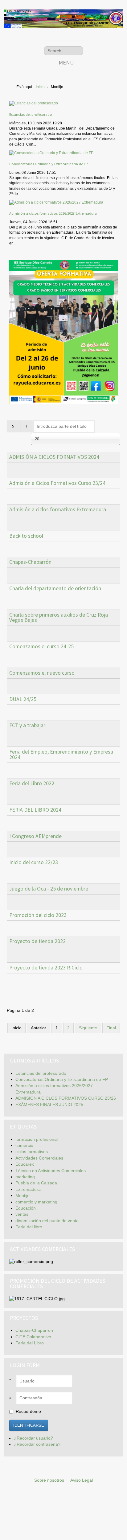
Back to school (26, 535)
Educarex (24, 1164)
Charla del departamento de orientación (55, 588)
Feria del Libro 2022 (31, 783)
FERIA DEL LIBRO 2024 (35, 809)
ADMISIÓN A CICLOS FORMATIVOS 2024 (54, 457)
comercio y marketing (36, 1202)
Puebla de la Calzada (36, 1183)
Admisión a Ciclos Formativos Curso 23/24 (57, 483)
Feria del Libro (29, 1343)
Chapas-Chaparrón (30, 562)
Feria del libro (28, 1227)
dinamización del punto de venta (47, 1220)
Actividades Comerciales (39, 1158)
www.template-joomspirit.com (126, 1522)
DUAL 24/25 (22, 699)
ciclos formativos (31, 1151)
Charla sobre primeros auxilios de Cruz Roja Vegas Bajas (58, 617)
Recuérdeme (28, 1411)
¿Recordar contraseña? (37, 1444)
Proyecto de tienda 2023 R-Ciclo (46, 967)
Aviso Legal (81, 1480)
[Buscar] (13, 426)
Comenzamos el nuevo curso (42, 672)
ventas (21, 1214)
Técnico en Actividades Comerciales (50, 1170)
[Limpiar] (26, 426)
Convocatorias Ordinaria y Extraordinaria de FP (48, 163)
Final (111, 1028)
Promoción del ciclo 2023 (38, 915)
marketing (25, 1177)
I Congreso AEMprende (35, 836)
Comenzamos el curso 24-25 (41, 646)
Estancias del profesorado (30, 114)
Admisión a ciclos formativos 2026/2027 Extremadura (53, 213)
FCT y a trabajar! (28, 725)
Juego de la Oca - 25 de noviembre (48, 888)
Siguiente (88, 1028)
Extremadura (28, 1189)
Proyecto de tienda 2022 (37, 941)
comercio (24, 1145)
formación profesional (36, 1139)
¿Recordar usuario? (33, 1438)
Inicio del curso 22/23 (33, 862)
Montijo (22, 1195)
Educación (25, 1208)
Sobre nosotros (49, 1480)
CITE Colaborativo (33, 1337)
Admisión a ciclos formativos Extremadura (57, 509)
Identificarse (28, 1425)
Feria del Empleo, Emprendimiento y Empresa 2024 (61, 754)
